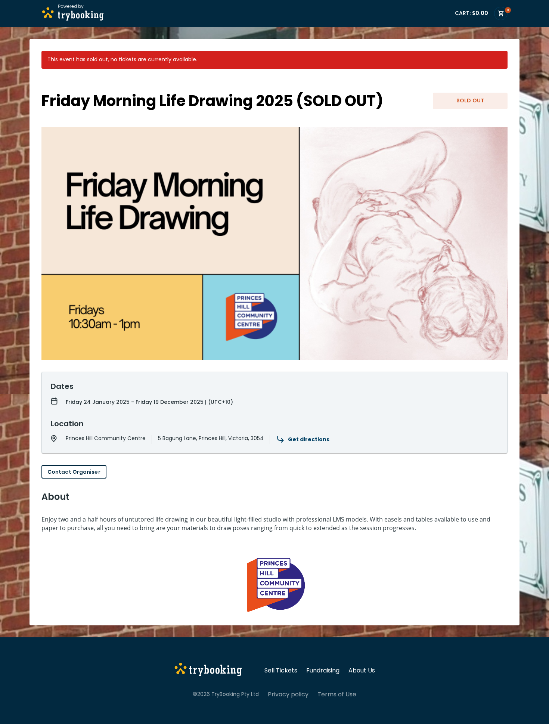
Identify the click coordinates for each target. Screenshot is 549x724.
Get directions (308, 439)
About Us (361, 670)
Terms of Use (336, 694)
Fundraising (322, 670)
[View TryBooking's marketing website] (208, 670)
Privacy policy (288, 694)
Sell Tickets (280, 670)
